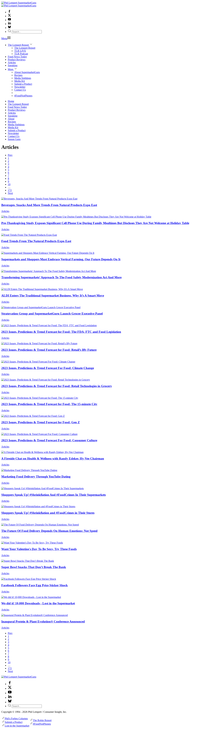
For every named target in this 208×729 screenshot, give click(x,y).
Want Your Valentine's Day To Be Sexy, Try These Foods (39, 549)
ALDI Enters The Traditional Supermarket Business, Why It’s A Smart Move (52, 295)
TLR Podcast (21, 53)
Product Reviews (16, 59)
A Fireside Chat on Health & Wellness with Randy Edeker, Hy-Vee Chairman (52, 458)
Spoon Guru (14, 139)
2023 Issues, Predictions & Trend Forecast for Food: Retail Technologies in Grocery (56, 386)
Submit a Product (23, 84)
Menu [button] (4, 38)
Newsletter (19, 86)
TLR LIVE (20, 50)
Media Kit (19, 81)
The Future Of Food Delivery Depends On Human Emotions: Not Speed (49, 531)
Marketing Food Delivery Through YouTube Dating (36, 476)
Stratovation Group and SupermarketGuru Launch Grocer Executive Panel (52, 313)
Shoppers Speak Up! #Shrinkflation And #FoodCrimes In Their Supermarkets (53, 494)
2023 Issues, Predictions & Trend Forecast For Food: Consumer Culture (49, 440)
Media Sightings (22, 78)
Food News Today (17, 56)
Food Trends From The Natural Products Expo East (36, 241)
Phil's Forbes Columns (16, 718)
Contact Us (20, 89)
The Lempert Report (24, 47)
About (11, 118)
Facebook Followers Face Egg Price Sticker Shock (34, 585)
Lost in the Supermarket (17, 725)
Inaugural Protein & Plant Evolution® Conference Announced (43, 621)
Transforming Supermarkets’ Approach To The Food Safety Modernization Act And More (61, 277)
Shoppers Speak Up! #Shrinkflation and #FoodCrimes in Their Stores (47, 512)
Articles (12, 62)
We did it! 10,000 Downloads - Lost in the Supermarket (38, 603)
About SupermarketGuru (27, 72)
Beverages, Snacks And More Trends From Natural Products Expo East (49, 205)
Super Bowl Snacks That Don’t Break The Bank (33, 567)
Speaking (12, 65)
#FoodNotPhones (23, 95)
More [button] (11, 69)
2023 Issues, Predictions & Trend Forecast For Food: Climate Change (47, 368)
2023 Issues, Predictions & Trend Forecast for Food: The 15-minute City (49, 404)
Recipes (18, 75)
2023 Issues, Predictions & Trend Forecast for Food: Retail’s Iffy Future (49, 349)
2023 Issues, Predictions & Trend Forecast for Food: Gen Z (40, 422)
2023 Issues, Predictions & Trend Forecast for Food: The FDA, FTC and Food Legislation (61, 331)
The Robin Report (42, 720)
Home (11, 101)
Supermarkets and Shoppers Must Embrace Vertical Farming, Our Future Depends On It (60, 259)
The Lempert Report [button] (18, 45)
